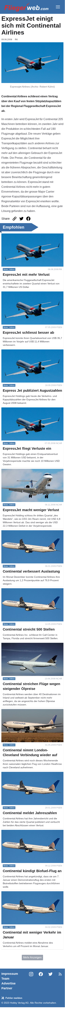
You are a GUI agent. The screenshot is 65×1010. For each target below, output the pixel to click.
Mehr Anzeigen (32, 957)
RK (16, 39)
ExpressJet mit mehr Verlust (18, 235)
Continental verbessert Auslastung (22, 532)
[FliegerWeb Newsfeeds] (60, 974)
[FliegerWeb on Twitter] (50, 981)
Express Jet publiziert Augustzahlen (23, 351)
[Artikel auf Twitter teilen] (21, 219)
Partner (6, 988)
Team (5, 978)
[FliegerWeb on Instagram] (31, 981)
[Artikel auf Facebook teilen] (28, 219)
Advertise (8, 983)
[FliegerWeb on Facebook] (41, 981)
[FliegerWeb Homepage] (26, 6)
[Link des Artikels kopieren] (14, 219)
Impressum (9, 973)
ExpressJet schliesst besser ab (20, 293)
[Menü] (58, 7)
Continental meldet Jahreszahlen (21, 773)
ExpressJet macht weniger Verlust (22, 470)
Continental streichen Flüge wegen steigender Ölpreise (29, 646)
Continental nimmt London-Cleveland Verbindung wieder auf (31, 713)
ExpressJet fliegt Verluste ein (19, 409)
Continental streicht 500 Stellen (20, 590)
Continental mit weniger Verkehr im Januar (27, 893)
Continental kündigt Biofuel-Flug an (23, 831)
